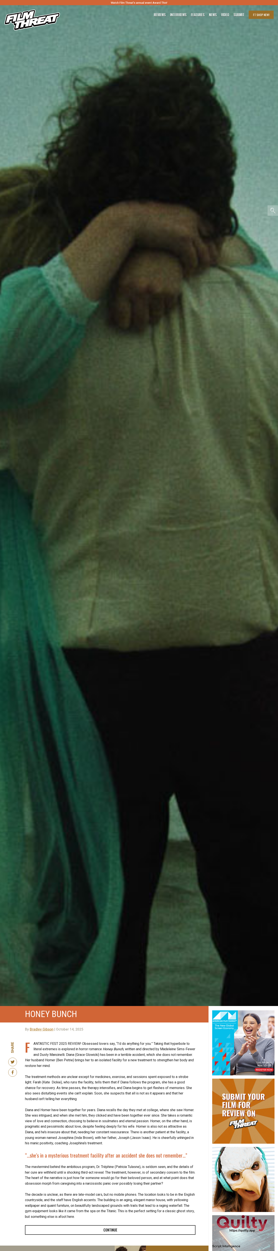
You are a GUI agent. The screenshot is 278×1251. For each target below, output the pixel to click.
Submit (238, 14)
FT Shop (261, 14)
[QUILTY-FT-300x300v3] (243, 1217)
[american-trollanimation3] (243, 1148)
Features (198, 14)
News (213, 14)
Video (225, 14)
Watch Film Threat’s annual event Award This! (139, 2)
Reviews (160, 14)
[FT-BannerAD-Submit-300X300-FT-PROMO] (243, 1080)
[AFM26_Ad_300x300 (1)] (243, 1012)
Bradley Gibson (41, 1029)
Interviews (178, 14)
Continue (110, 1230)
